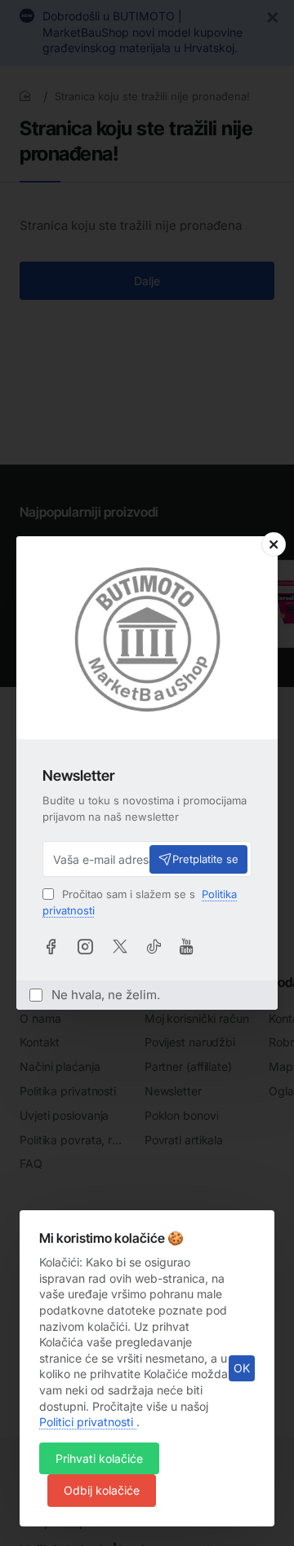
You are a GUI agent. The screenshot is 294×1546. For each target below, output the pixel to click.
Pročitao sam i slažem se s (139, 902)
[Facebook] (50, 946)
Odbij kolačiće (102, 1490)
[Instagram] (85, 946)
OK (242, 1368)
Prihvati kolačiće (99, 1458)
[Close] (273, 544)
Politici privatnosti (87, 1422)
